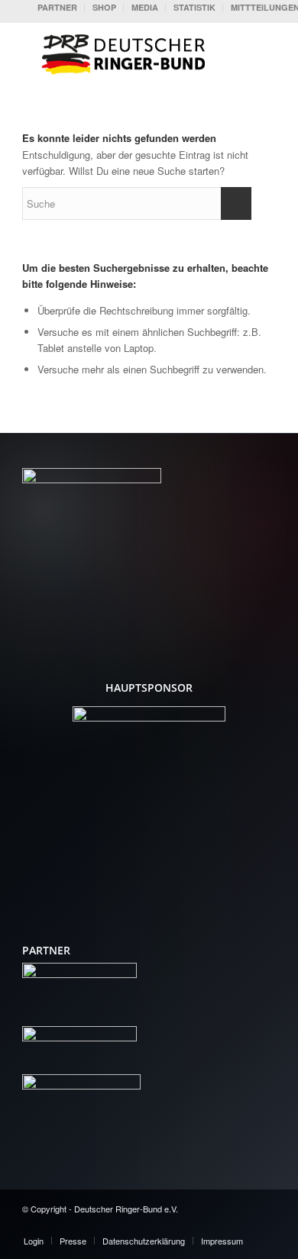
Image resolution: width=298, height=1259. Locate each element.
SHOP (104, 7)
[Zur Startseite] (127, 52)
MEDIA (144, 7)
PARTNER (57, 7)
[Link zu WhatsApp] (264, 1224)
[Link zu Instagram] (241, 1224)
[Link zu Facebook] (195, 1224)
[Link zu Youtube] (218, 1224)
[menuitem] (57, 7)
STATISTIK (194, 7)
